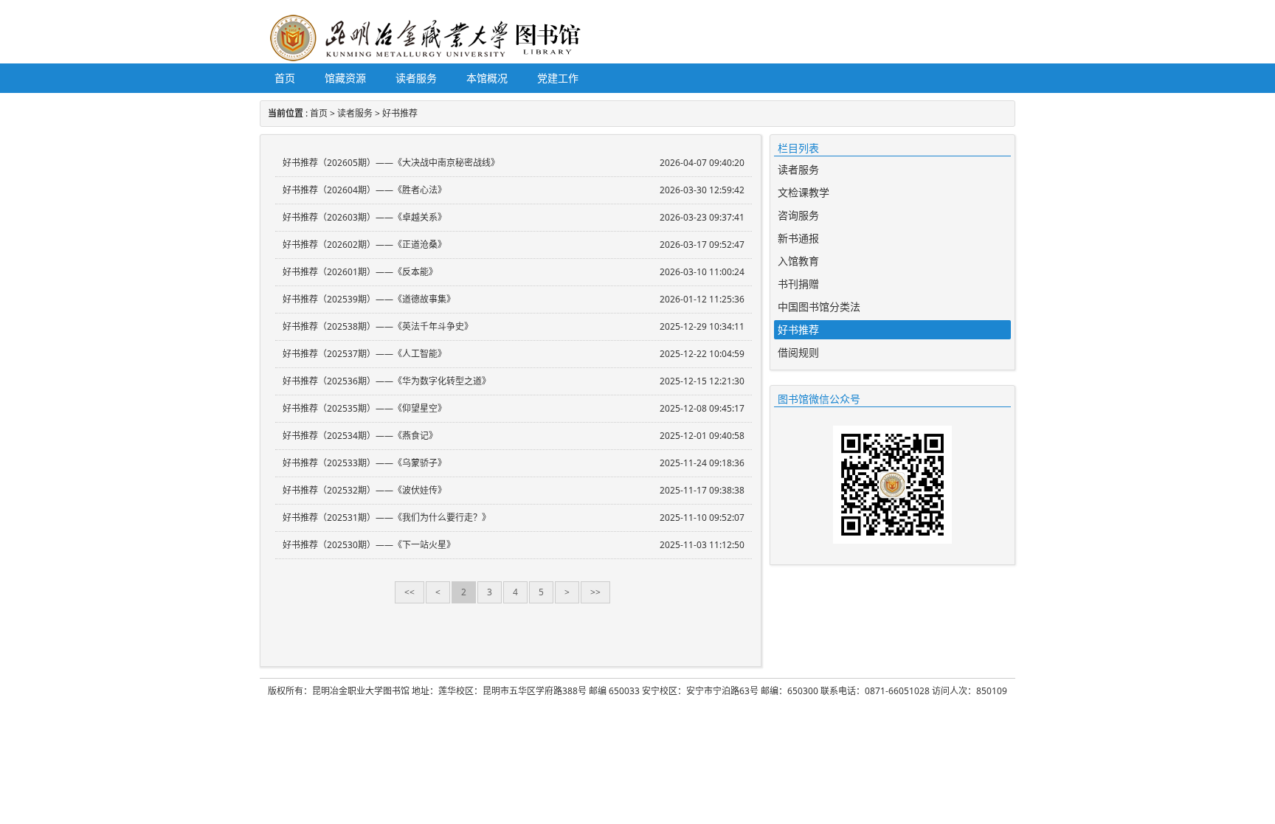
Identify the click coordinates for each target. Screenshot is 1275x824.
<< (409, 592)
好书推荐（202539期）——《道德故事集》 (369, 299)
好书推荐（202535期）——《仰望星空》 (364, 408)
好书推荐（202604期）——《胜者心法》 (364, 190)
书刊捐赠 (798, 284)
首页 (284, 78)
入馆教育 (798, 261)
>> (595, 592)
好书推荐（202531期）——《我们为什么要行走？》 (387, 517)
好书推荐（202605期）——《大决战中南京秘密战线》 (391, 162)
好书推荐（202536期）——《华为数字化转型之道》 (387, 381)
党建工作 (557, 78)
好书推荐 (400, 113)
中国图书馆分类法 (819, 307)
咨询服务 (798, 215)
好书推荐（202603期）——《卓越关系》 (364, 217)
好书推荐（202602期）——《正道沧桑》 (364, 244)
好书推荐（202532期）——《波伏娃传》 (364, 490)
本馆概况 (487, 78)
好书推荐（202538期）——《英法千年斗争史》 (378, 326)
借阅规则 (798, 352)
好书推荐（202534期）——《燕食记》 (360, 435)
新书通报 (798, 238)
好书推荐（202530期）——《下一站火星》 (369, 545)
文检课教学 (803, 192)
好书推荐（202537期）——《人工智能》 (364, 353)
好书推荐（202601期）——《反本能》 (360, 272)
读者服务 (416, 78)
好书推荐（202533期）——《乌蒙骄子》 (364, 463)
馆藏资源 (345, 78)
